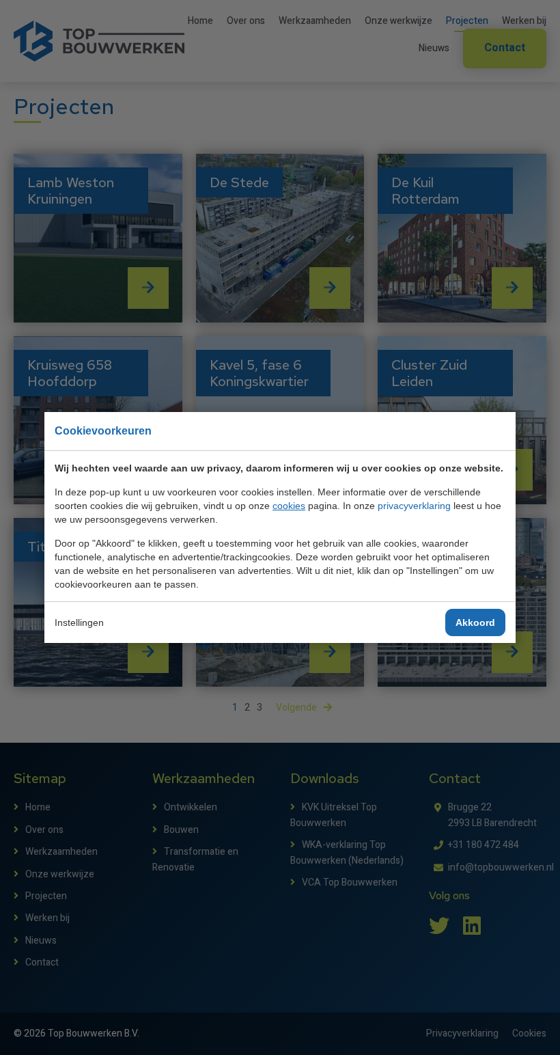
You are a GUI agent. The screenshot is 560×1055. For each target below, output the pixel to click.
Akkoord (475, 622)
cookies (288, 505)
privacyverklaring (414, 505)
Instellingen (79, 622)
